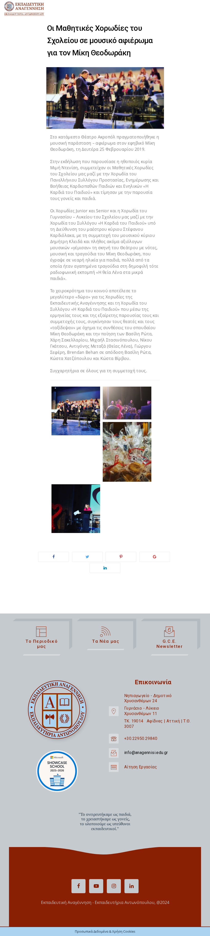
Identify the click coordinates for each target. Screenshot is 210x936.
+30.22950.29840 (140, 738)
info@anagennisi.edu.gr (146, 752)
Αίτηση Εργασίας (140, 766)
